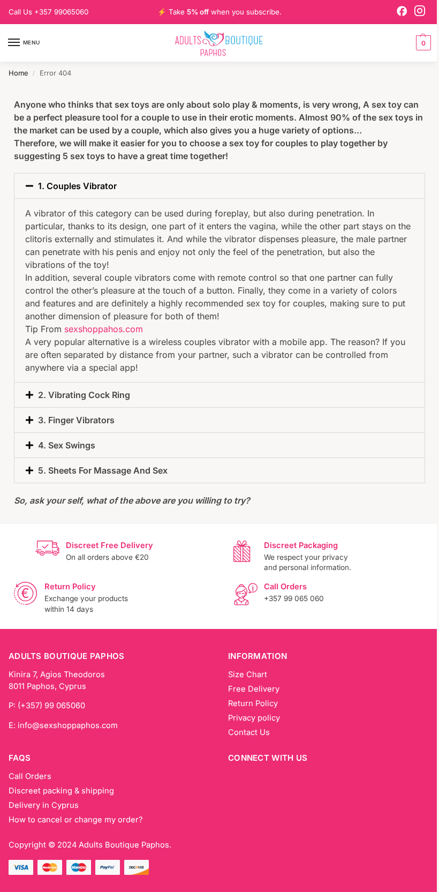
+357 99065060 (61, 12)
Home (18, 73)
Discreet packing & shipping (61, 791)
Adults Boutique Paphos (124, 845)
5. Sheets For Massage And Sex (103, 470)
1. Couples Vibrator (77, 186)
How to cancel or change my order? (75, 819)
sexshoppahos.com (103, 329)
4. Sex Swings (66, 445)
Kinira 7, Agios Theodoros (57, 674)
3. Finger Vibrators (76, 420)
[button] (422, 42)
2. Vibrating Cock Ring (84, 394)
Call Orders (30, 776)
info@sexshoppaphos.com (68, 725)
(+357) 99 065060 (51, 705)
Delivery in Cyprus (44, 805)
